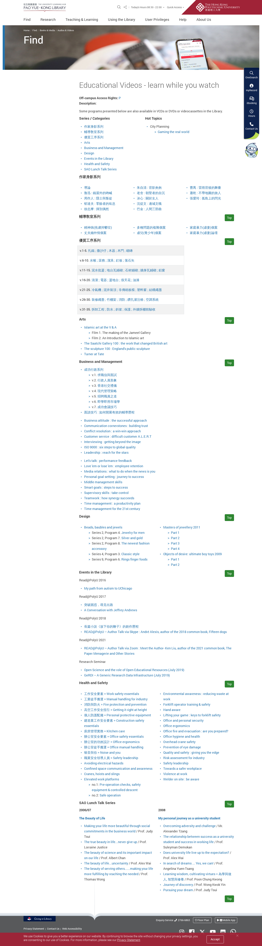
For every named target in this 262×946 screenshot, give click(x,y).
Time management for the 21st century (112, 509)
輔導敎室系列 (93, 132)
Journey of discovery (178, 884)
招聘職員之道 (107, 396)
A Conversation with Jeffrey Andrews (110, 610)
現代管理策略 (107, 391)
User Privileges (157, 20)
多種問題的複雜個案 (151, 227)
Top (229, 218)
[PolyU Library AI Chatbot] (251, 150)
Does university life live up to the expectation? (196, 852)
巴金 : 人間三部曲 (149, 209)
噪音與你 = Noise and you (102, 752)
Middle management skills (103, 482)
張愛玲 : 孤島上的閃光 (205, 198)
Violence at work (175, 774)
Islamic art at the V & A (100, 327)
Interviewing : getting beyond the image (112, 442)
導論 (87, 187)
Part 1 (175, 532)
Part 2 (175, 538)
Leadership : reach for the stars (106, 452)
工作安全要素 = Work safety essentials (111, 694)
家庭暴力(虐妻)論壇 (204, 233)
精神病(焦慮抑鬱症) (98, 227)
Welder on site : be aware (181, 779)
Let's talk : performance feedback (108, 460)
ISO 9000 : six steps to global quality (110, 447)
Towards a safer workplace (182, 768)
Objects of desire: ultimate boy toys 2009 (192, 554)
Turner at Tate (94, 354)
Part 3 (175, 543)
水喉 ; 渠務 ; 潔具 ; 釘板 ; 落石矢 (112, 260)
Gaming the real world (173, 132)
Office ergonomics (176, 726)
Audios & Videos (66, 30)
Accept (215, 939)
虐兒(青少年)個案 (149, 233)
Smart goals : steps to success (106, 487)
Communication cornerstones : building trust (116, 426)
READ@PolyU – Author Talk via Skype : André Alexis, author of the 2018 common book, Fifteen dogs (155, 632)
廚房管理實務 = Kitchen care (104, 731)
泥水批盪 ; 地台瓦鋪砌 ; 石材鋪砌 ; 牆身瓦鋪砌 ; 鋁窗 (128, 270)
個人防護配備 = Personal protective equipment (117, 715)
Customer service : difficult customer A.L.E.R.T (117, 436)
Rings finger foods (134, 559)
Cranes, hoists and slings (102, 774)
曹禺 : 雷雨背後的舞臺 (205, 187)
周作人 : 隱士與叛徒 (98, 198)
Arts (87, 142)
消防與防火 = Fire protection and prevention (115, 704)
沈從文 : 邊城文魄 (149, 203)
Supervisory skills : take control (106, 493)
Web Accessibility (72, 928)
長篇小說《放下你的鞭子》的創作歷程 (111, 626)
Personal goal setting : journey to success (114, 477)
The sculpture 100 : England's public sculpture (117, 348)
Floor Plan (203, 920)
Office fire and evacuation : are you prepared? (195, 731)
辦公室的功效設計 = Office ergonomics (112, 742)
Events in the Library (98, 158)
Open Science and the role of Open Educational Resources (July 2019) (134, 670)
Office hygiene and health (181, 736)
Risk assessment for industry (184, 758)
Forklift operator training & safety (186, 704)
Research (48, 20)
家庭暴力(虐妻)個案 (204, 227)
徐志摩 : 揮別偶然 (96, 209)
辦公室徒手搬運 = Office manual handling (113, 747)
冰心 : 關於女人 (147, 198)
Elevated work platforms (101, 779)
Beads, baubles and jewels (103, 527)
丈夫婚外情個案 (95, 233)
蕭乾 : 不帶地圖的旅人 (205, 193)
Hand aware (172, 710)
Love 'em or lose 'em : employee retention (113, 466)
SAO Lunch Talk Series (100, 169)
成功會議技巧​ (107, 407)
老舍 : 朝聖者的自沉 (151, 193)
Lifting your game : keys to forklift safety (192, 715)
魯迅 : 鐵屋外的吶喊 (98, 193)
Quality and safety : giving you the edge (191, 752)
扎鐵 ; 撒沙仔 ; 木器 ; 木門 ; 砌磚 (110, 250)
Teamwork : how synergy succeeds (109, 498)
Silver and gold (132, 538)
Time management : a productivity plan (112, 503)
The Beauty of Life (92, 818)
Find (27, 20)
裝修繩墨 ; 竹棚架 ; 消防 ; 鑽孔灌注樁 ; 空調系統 (125, 299)
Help (182, 20)
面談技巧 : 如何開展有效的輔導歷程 (109, 412)
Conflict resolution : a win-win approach (112, 431)
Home (27, 30)
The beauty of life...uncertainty (106, 863)
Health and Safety (97, 164)
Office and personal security (183, 720)
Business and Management (103, 148)
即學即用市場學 (108, 401)
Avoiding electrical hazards (103, 763)
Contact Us (53, 928)
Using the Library (121, 20)
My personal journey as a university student (189, 818)
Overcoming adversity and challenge (189, 826)
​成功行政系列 (93, 369)
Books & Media (47, 30)
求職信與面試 (107, 375)
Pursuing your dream (178, 890)
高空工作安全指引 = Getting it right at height (115, 710)
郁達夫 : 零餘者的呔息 (99, 203)
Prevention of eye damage (182, 747)
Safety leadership (175, 763)
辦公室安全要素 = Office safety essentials (114, 736)
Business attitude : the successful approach (115, 420)
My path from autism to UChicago (108, 588)
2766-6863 (183, 920)
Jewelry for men (133, 532)
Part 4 (175, 548)
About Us (203, 20)
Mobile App (228, 920)
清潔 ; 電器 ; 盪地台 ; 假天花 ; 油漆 (115, 280)
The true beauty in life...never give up (110, 842)
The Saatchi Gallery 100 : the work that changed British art (125, 343)
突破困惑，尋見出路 (98, 605)
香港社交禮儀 (107, 385)
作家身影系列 (93, 126)
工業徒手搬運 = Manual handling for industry (116, 699)
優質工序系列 (93, 137)
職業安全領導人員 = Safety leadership (111, 758)
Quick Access (174, 7)
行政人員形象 (107, 380)
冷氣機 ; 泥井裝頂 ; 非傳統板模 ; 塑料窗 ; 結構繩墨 (127, 290)
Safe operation (110, 795)
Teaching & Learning (82, 20)
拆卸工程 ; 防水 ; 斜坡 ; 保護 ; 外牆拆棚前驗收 (123, 309)
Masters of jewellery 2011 (181, 527)
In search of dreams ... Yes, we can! (188, 863)
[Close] (237, 935)
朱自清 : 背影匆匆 (149, 187)
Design (89, 153)
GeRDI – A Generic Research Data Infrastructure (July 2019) (127, 675)
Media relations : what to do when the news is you (119, 471)
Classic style (130, 554)
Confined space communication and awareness (118, 768)
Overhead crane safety (179, 742)
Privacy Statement (34, 928)
